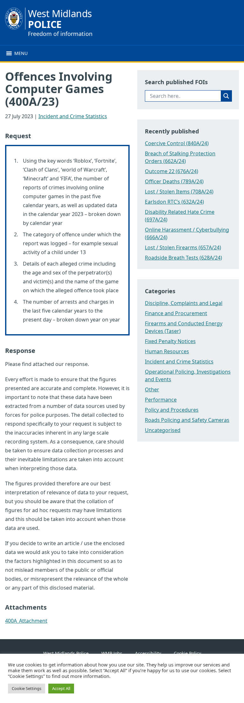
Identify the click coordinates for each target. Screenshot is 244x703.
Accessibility (148, 653)
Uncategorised (162, 430)
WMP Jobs (111, 653)
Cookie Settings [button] (26, 688)
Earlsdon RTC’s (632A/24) (174, 201)
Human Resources (167, 351)
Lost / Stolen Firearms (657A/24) (183, 247)
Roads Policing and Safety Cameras (187, 419)
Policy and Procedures (172, 409)
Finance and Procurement (176, 313)
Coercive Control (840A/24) (177, 143)
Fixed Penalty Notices (170, 341)
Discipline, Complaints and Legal (183, 303)
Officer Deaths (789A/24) (174, 181)
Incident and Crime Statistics (72, 116)
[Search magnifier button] (226, 96)
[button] (21, 53)
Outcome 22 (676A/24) (171, 171)
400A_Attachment (26, 620)
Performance (161, 399)
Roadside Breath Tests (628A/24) (183, 257)
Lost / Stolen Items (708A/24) (179, 191)
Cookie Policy (187, 653)
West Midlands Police (66, 653)
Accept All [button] (61, 688)
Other (152, 389)
